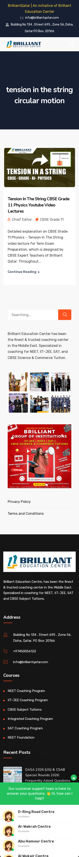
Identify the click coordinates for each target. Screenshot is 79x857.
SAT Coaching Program (25, 728)
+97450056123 (24, 651)
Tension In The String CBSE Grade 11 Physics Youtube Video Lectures (38, 205)
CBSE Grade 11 (52, 219)
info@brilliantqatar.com (42, 18)
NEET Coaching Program (26, 691)
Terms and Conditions (26, 513)
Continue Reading (22, 272)
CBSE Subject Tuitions (25, 710)
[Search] (64, 314)
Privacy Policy (19, 502)
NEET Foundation (21, 737)
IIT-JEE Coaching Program (28, 700)
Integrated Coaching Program (30, 719)
